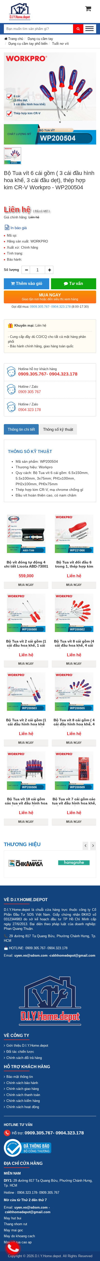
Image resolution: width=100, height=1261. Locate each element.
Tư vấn (76, 283)
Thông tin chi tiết (21, 429)
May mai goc (13, 1230)
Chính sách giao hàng (22, 1089)
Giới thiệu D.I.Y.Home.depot (27, 1045)
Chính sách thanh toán (23, 1095)
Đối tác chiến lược (20, 1052)
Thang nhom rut (15, 1224)
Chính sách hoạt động (22, 1107)
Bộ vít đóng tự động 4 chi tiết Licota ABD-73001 (26, 564)
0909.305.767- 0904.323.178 (50, 306)
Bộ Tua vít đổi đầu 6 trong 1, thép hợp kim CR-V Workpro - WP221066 (74, 568)
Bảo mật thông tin (19, 1077)
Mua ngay (50, 297)
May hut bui (12, 1218)
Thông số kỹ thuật (58, 429)
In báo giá (19, 228)
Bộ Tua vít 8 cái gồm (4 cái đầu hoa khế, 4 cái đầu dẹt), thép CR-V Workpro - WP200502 (74, 647)
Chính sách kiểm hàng (23, 1101)
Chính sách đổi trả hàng (24, 1058)
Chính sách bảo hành (22, 1083)
